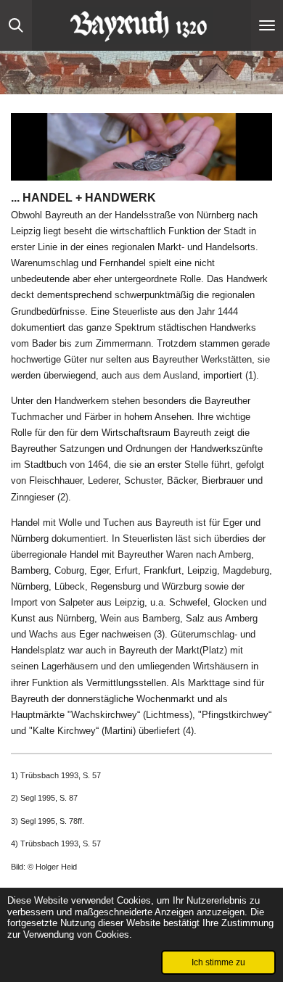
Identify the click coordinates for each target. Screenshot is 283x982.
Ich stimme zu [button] (218, 962)
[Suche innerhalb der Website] (16, 25)
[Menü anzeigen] (267, 25)
